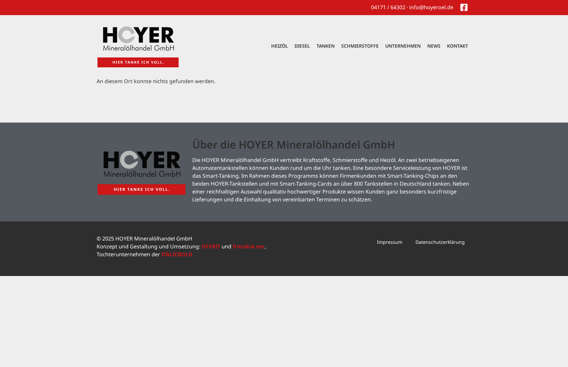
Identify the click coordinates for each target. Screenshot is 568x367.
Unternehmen (403, 46)
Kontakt (457, 46)
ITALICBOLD (177, 254)
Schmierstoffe (360, 46)
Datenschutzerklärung (440, 242)
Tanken (326, 46)
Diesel (302, 46)
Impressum (389, 242)
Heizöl (279, 46)
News (433, 46)
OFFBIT (210, 246)
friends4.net (249, 246)
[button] (14, 352)
